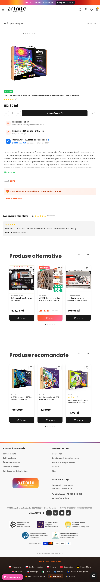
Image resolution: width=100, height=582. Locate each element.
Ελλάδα (58, 571)
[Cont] (86, 9)
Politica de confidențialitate (15, 471)
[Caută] (80, 9)
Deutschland (84, 567)
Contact (55, 467)
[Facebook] (49, 513)
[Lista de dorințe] (91, 9)
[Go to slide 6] (32, 33)
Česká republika (34, 567)
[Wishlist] (93, 113)
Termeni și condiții (11, 467)
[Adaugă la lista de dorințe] (31, 268)
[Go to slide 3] (27, 33)
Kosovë (70, 576)
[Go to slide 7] (34, 33)
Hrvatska (17, 571)
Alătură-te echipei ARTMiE (64, 462)
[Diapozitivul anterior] (12, 279)
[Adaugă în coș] (21, 318)
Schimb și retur (10, 458)
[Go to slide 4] (29, 33)
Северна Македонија (35, 576)
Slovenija (32, 571)
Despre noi (57, 454)
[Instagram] (55, 513)
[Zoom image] (29, 60)
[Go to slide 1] (23, 33)
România (55, 576)
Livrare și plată (9, 454)
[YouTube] (61, 513)
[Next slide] (88, 255)
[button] (45, 324)
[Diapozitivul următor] (31, 279)
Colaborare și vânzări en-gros (65, 458)
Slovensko (15, 567)
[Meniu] (3, 9)
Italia (46, 571)
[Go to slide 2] (25, 33)
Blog (54, 471)
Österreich (66, 567)
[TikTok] (68, 513)
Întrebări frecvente (11, 462)
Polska (51, 567)
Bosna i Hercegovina (77, 571)
